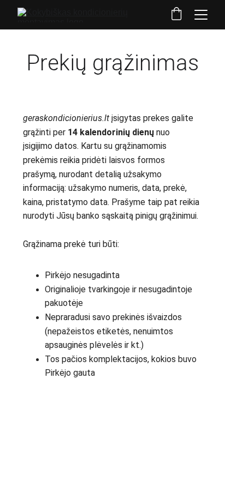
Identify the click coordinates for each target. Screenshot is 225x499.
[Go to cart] (176, 15)
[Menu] (201, 15)
